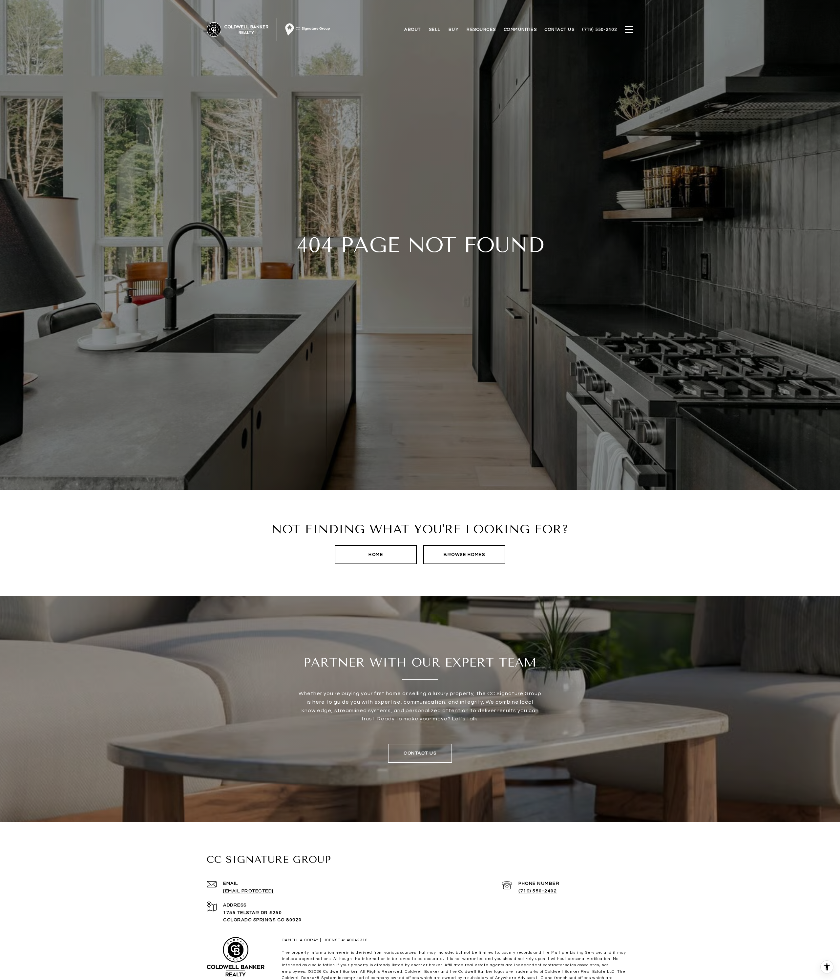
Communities (520, 29)
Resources (481, 29)
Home (375, 554)
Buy (454, 29)
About (412, 29)
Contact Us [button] (420, 753)
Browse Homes (464, 554)
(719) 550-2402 (537, 891)
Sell (435, 29)
